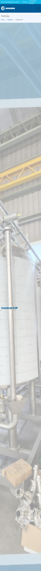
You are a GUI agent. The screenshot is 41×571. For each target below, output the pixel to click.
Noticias (10, 20)
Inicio (3, 20)
